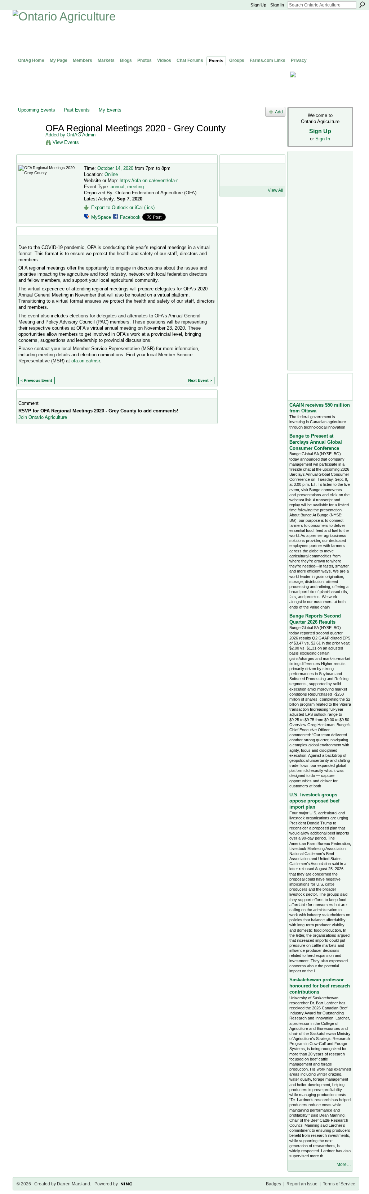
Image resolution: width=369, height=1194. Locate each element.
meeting (135, 186)
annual (117, 186)
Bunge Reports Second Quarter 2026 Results (315, 619)
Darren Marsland (73, 1183)
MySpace (101, 217)
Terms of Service (339, 1183)
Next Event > (200, 380)
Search (362, 4)
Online (111, 174)
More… (344, 1164)
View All (275, 190)
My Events (110, 110)
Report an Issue (301, 1183)
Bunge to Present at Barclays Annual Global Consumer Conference (315, 442)
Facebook (130, 217)
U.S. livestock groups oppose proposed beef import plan (314, 801)
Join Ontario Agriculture (42, 417)
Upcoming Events (36, 110)
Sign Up (258, 5)
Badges (273, 1183)
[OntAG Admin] (29, 143)
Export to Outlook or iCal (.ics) (123, 207)
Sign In (277, 5)
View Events (66, 142)
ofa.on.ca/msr (85, 360)
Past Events (77, 110)
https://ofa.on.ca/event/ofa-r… (151, 180)
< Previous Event (36, 380)
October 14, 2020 (115, 168)
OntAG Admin (81, 134)
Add (279, 111)
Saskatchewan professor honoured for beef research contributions (319, 986)
